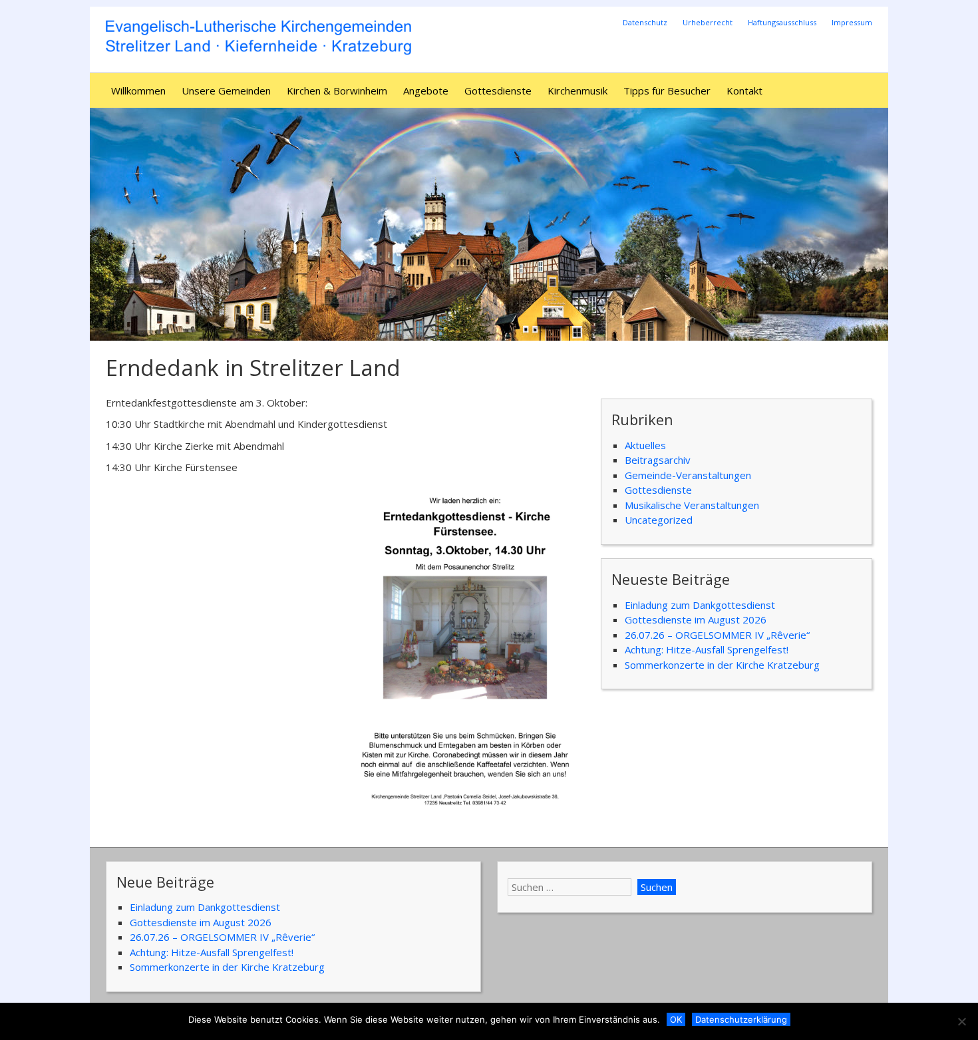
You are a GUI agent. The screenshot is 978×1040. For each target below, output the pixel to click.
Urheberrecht (708, 22)
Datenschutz (645, 22)
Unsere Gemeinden (226, 90)
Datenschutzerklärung (741, 1019)
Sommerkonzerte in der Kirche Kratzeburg (722, 664)
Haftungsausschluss (782, 22)
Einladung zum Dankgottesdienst (700, 604)
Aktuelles (645, 445)
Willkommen (138, 90)
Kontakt (744, 90)
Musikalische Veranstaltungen (692, 505)
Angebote (425, 90)
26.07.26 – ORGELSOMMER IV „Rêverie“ (717, 634)
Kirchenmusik (577, 90)
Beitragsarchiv (658, 459)
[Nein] (961, 1021)
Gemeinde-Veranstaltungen (688, 475)
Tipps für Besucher (667, 90)
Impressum (852, 22)
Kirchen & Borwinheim (337, 90)
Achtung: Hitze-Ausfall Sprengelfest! (706, 649)
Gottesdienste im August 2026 (695, 619)
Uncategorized (659, 519)
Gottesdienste (498, 90)
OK (676, 1019)
